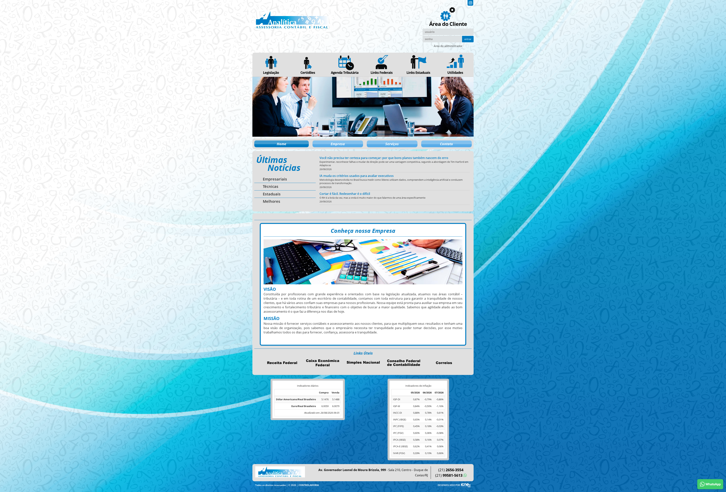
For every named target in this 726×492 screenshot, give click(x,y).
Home (281, 144)
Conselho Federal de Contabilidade (403, 362)
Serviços (392, 144)
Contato (446, 144)
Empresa (338, 144)
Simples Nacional (363, 362)
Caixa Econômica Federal (322, 362)
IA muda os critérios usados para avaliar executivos (357, 176)
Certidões (307, 72)
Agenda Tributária (344, 72)
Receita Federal (282, 362)
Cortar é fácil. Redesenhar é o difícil (345, 194)
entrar (467, 39)
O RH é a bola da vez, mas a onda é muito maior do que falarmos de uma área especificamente (372, 197)
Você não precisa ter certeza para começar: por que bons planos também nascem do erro (384, 158)
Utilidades (455, 72)
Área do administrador (448, 46)
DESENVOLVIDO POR (449, 485)
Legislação (271, 72)
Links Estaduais (418, 72)
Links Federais (381, 72)
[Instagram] (470, 3)
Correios (444, 362)
